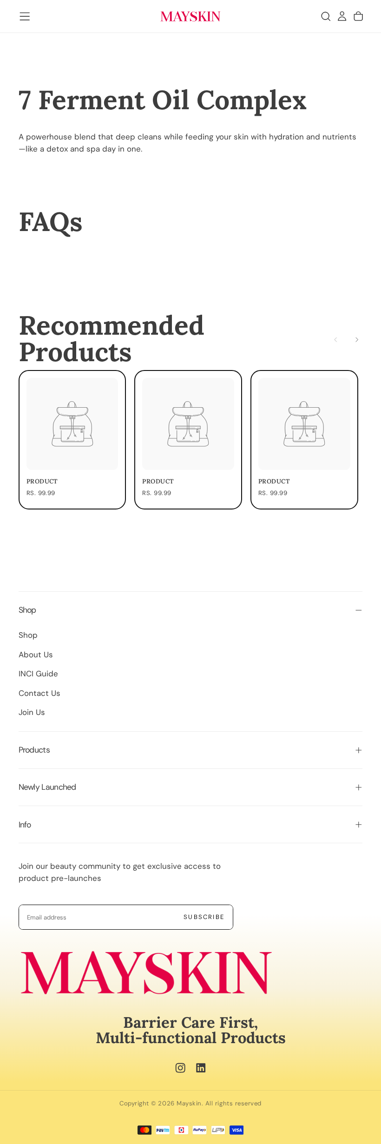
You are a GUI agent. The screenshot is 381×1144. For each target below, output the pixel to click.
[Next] (356, 340)
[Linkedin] (201, 1068)
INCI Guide (38, 673)
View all (282, 340)
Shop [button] (27, 610)
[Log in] (342, 16)
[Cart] (358, 16)
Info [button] (25, 825)
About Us (36, 654)
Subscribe (204, 917)
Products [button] (34, 750)
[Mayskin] (146, 972)
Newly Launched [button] (47, 787)
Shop (28, 635)
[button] (25, 16)
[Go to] (72, 424)
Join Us (32, 712)
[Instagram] (180, 1068)
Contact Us (39, 693)
